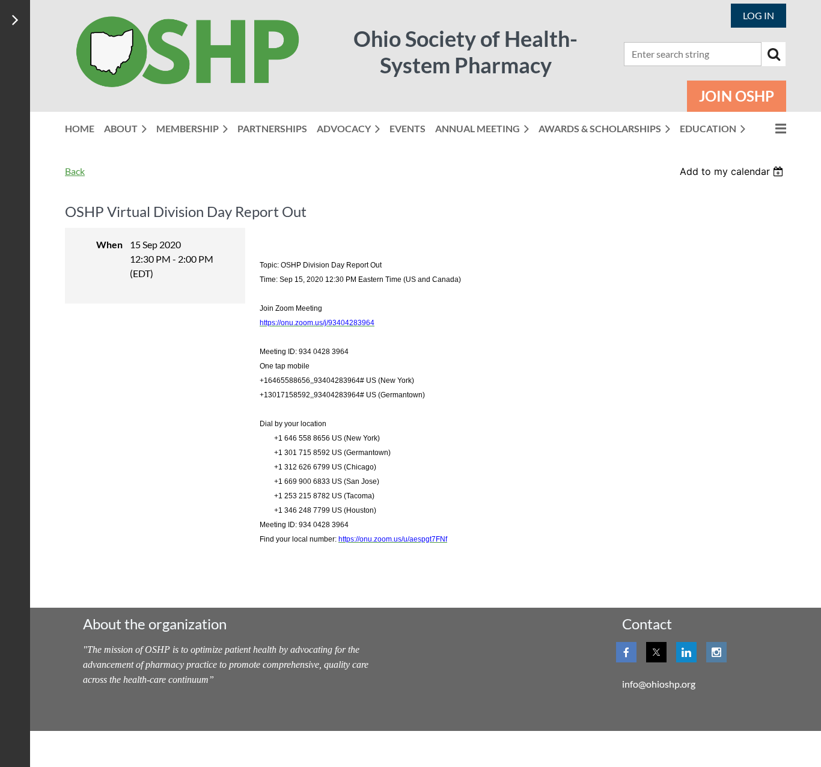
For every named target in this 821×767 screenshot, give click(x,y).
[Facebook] (626, 652)
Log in (758, 15)
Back (75, 171)
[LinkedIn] (686, 652)
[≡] (770, 128)
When (109, 244)
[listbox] (733, 171)
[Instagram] (716, 652)
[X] (656, 652)
